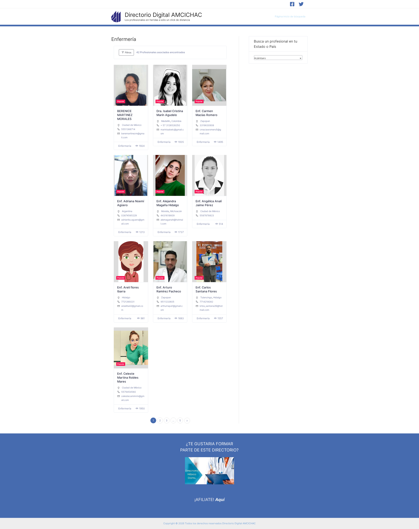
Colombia (176, 121)
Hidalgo (126, 297)
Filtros (127, 52)
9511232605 (167, 301)
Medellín (165, 121)
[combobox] (278, 57)
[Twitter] (301, 4)
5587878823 (207, 215)
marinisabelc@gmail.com (172, 131)
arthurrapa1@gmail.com (172, 308)
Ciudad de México (131, 125)
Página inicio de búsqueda (290, 16)
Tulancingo (206, 297)
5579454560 (128, 391)
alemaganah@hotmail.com (172, 221)
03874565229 (129, 215)
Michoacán (176, 211)
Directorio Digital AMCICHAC (163, 14)
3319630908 (207, 125)
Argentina (127, 211)
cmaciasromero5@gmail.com (210, 131)
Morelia (165, 211)
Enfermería (124, 145)
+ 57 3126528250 (170, 125)
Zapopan (205, 121)
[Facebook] (292, 4)
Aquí (220, 499)
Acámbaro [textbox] (277, 58)
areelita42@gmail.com (132, 308)
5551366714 (128, 129)
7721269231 (128, 301)
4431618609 (168, 215)
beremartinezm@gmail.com (132, 135)
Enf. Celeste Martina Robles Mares (127, 377)
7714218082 (206, 301)
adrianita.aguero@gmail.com (132, 221)
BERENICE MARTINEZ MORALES (125, 115)
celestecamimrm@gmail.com (132, 398)
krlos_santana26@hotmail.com (211, 308)
